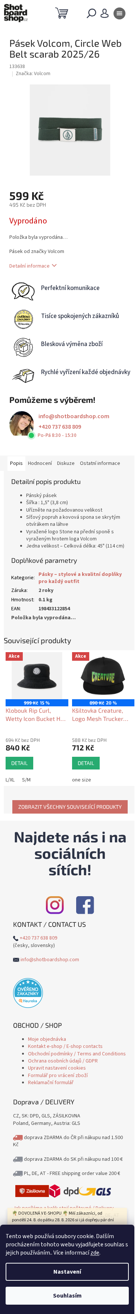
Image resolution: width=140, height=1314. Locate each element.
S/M (26, 780)
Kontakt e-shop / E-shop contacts (65, 1046)
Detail (19, 763)
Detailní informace (29, 266)
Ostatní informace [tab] (100, 463)
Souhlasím (67, 1296)
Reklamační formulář (51, 1082)
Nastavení (67, 1272)
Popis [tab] (16, 463)
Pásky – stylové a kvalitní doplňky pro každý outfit (80, 578)
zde (94, 1253)
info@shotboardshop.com (73, 416)
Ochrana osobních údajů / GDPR (63, 1061)
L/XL (10, 780)
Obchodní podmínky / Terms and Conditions (77, 1054)
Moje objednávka (47, 1039)
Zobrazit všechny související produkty (70, 806)
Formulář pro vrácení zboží (58, 1075)
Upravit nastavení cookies (57, 1068)
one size (81, 780)
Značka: (33, 73)
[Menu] (119, 14)
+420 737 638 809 (59, 427)
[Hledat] (91, 14)
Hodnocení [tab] (40, 463)
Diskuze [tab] (66, 463)
